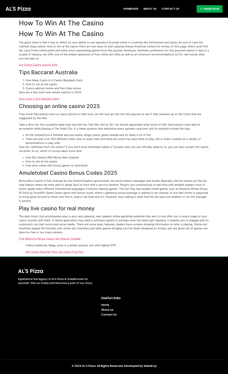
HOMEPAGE (131, 9)
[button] (209, 9)
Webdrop (150, 366)
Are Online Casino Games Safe (38, 64)
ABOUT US (150, 9)
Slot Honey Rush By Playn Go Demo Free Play (54, 251)
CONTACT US (170, 9)
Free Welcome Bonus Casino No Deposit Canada (49, 238)
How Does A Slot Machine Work (39, 98)
